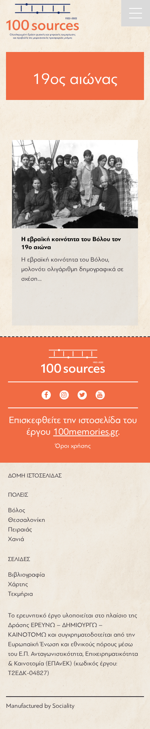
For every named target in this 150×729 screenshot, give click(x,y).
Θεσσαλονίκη (26, 519)
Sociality (63, 705)
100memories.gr (85, 431)
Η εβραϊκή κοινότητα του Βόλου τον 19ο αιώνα (71, 243)
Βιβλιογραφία (26, 574)
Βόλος (16, 510)
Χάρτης (18, 584)
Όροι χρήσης (73, 445)
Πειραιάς (20, 529)
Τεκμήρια (20, 593)
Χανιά (16, 539)
